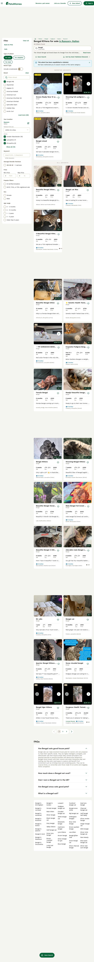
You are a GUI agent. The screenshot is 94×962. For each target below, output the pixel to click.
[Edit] (28, 123)
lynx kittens (62, 832)
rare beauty (84, 837)
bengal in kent (40, 834)
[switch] (20, 69)
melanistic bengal (61, 823)
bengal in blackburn (38, 838)
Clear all (26, 41)
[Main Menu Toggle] (2, 3)
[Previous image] (67, 84)
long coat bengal (50, 846)
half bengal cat (51, 830)
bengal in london (50, 804)
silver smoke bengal (84, 819)
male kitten (50, 811)
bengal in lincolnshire (39, 843)
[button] (78, 83)
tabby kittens (51, 827)
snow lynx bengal (50, 834)
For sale (8, 57)
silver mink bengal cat (84, 833)
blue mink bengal (72, 823)
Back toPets (8, 45)
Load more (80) (23, 115)
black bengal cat (51, 819)
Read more (87, 52)
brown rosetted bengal (49, 840)
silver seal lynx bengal (84, 847)
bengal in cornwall (38, 809)
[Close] (89, 62)
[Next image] (88, 84)
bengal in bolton (38, 824)
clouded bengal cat (61, 812)
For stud (8, 62)
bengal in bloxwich (38, 819)
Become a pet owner (43, 3)
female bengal (51, 808)
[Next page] (71, 731)
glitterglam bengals (73, 817)
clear (27, 73)
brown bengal (62, 835)
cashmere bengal (61, 828)
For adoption (19, 57)
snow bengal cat (73, 841)
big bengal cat (73, 813)
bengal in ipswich (38, 830)
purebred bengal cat (72, 804)
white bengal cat (62, 817)
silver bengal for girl (62, 840)
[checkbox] (5, 81)
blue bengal (62, 844)
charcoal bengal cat (83, 809)
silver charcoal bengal (74, 847)
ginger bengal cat (85, 824)
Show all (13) (10, 147)
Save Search (42, 57)
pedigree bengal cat (61, 807)
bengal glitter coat (73, 836)
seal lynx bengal (83, 804)
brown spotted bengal (74, 828)
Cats (5, 49)
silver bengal (51, 815)
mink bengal (84, 829)
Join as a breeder (60, 3)
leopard (60, 803)
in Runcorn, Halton (69, 41)
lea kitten (72, 832)
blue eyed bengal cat (83, 841)
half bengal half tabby (84, 814)
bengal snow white (73, 809)
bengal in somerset (38, 814)
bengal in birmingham (39, 804)
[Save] (58, 98)
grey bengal (51, 823)
